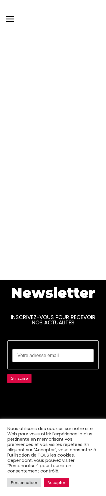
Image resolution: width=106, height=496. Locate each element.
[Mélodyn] (73, 18)
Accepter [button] (56, 482)
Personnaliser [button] (24, 482)
